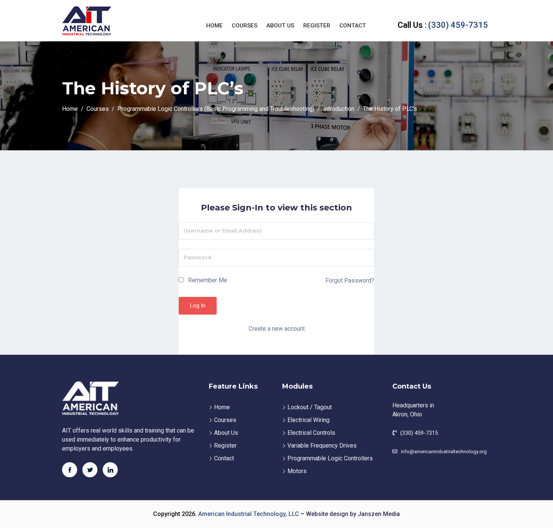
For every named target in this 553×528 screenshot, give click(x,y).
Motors (297, 471)
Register (316, 25)
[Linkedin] (110, 469)
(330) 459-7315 (443, 25)
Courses (244, 25)
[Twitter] (89, 469)
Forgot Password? (349, 280)
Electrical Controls (311, 432)
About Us (280, 25)
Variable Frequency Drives (322, 445)
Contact (352, 25)
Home (214, 25)
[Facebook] (69, 469)
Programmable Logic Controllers (330, 458)
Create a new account (277, 328)
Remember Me (207, 280)
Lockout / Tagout (309, 407)
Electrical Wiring (308, 420)
